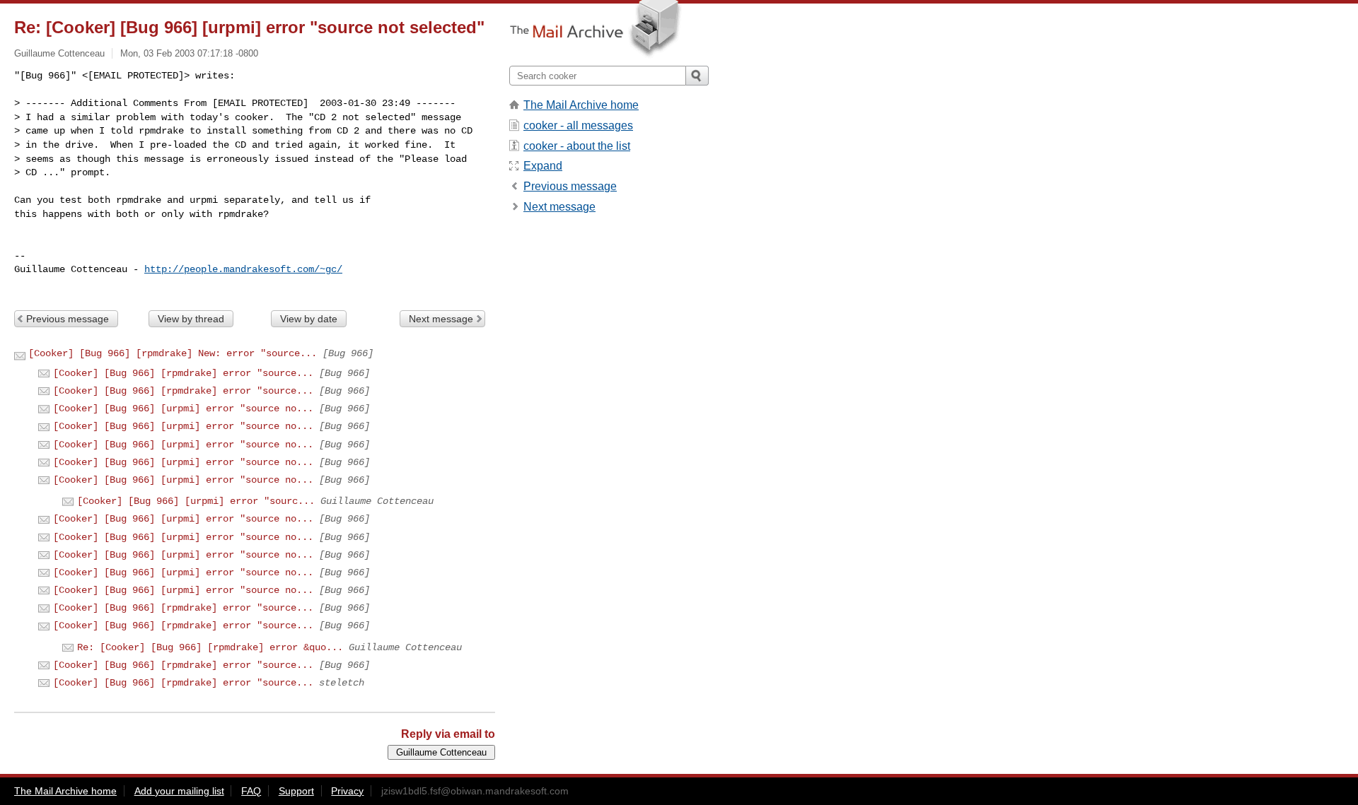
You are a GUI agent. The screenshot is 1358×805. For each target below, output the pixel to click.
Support (296, 791)
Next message (441, 318)
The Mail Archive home (581, 105)
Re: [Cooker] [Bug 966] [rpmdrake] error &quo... (210, 647)
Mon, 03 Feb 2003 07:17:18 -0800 (189, 53)
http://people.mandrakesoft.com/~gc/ (243, 269)
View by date (308, 318)
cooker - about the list (576, 146)
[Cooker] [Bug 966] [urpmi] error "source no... (183, 408)
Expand (542, 166)
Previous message (67, 318)
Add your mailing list (179, 791)
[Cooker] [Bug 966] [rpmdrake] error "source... (183, 373)
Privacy (347, 791)
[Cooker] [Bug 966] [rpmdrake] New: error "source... (172, 353)
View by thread (191, 318)
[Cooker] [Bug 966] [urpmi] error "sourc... (196, 501)
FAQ (251, 791)
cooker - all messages (578, 125)
